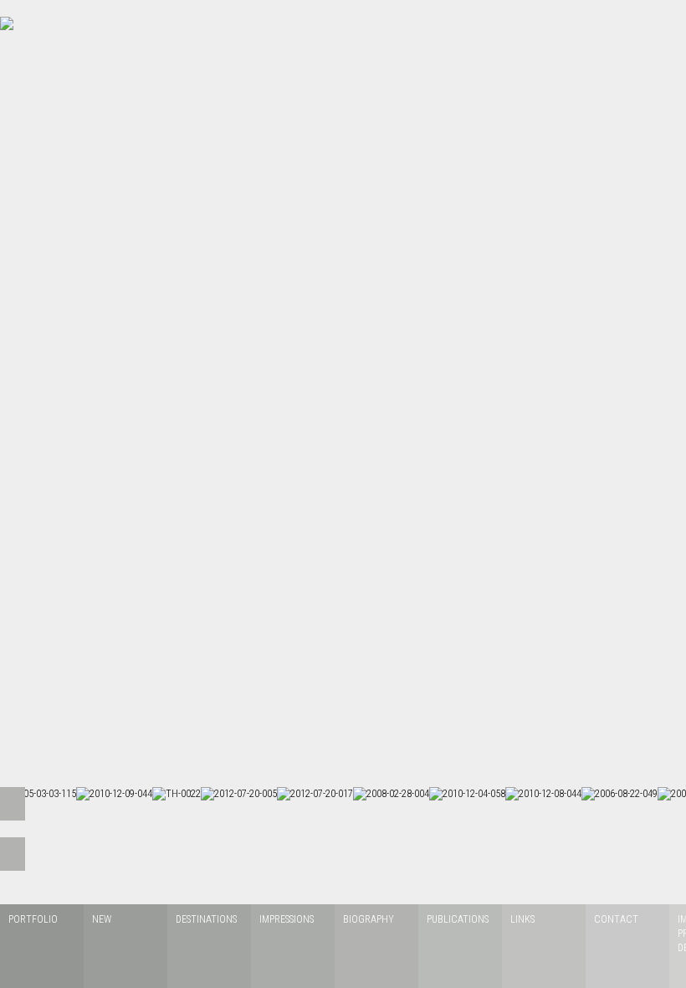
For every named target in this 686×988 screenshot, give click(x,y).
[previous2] (12, 854)
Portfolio (33, 919)
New (101, 919)
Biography (368, 919)
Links (522, 919)
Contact (616, 919)
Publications (458, 919)
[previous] (12, 804)
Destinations (206, 919)
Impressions (286, 919)
